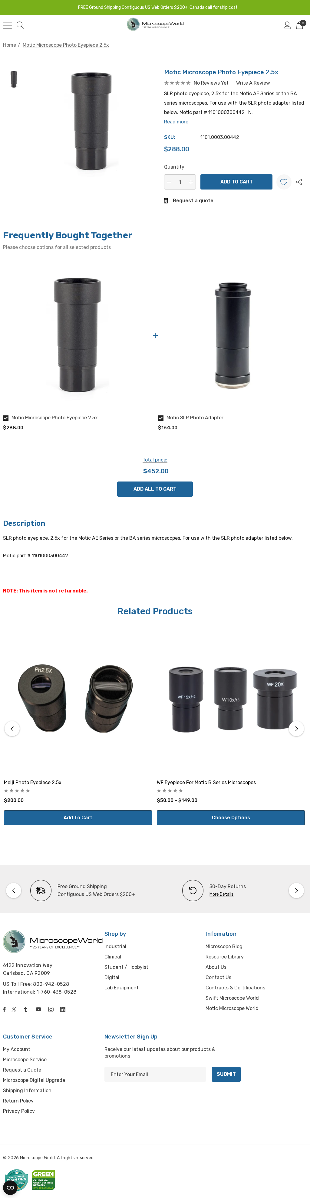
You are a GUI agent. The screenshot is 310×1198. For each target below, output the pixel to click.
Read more (176, 122)
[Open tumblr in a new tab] (27, 1009)
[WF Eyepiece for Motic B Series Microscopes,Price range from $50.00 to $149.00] (231, 700)
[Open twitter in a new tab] (14, 1009)
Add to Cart (78, 817)
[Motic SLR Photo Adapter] (232, 335)
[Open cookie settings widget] (10, 1187)
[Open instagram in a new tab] (51, 1009)
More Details (221, 894)
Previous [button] (12, 728)
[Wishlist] (284, 182)
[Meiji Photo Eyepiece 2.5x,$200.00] (78, 700)
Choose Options (231, 817)
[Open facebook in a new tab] (4, 1009)
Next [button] (296, 728)
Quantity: (175, 167)
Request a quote (193, 200)
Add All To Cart (155, 489)
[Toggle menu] (7, 25)
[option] (77, 348)
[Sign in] (287, 25)
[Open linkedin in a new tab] (64, 1009)
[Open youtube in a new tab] (39, 1009)
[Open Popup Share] (299, 182)
